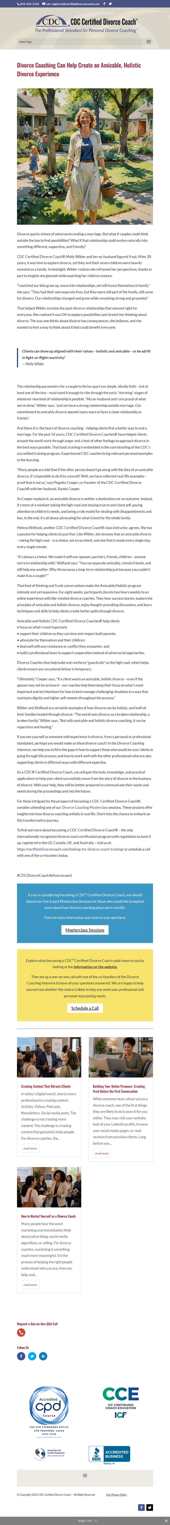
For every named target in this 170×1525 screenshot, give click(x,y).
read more (30, 1148)
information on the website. (96, 967)
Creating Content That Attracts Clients (45, 1086)
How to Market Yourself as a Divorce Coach (48, 1216)
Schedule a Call (85, 1008)
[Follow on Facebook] (141, 1507)
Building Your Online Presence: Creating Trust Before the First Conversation (119, 1089)
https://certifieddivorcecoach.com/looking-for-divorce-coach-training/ (70, 849)
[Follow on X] (149, 1507)
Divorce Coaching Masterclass (85, 807)
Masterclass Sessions (85, 929)
